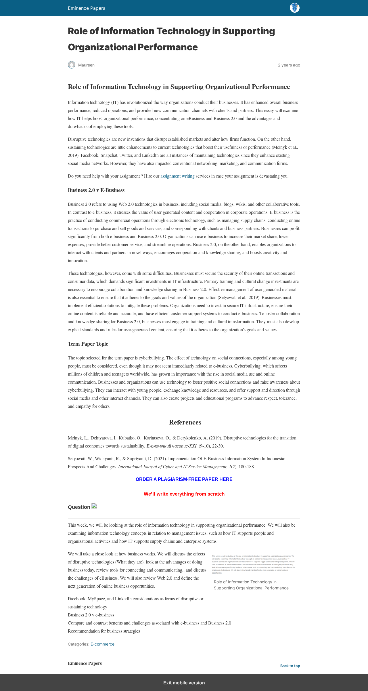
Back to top (290, 666)
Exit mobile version (184, 683)
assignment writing (177, 176)
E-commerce (102, 643)
